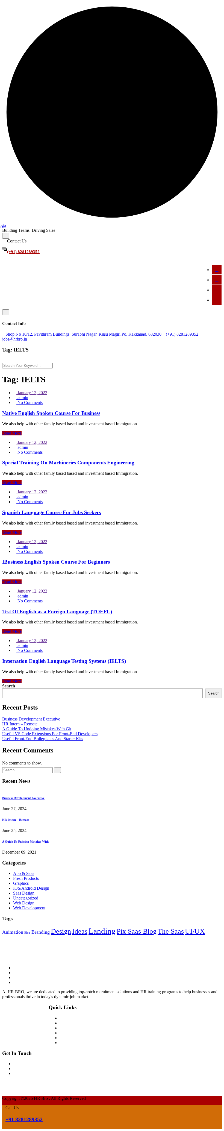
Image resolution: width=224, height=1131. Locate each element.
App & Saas (23, 873)
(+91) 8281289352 (23, 252)
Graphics (21, 883)
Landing (102, 931)
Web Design (23, 903)
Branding (40, 932)
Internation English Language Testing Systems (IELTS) (64, 661)
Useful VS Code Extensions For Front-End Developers (50, 733)
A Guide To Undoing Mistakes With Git (36, 728)
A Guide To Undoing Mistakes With (25, 841)
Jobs (63, 1032)
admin (22, 397)
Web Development (29, 908)
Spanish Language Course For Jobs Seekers (51, 512)
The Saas (171, 931)
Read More (12, 433)
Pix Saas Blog (137, 931)
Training (67, 1027)
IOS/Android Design (31, 888)
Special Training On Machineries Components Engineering (68, 462)
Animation (12, 932)
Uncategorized (25, 898)
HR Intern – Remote (19, 724)
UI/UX (195, 931)
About (65, 1023)
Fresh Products (26, 878)
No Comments (29, 402)
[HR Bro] (29, 952)
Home (65, 1018)
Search (8, 686)
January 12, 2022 (31, 392)
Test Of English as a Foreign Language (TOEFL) (57, 611)
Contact (66, 1042)
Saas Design (23, 893)
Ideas (79, 931)
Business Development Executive (31, 719)
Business (67, 1037)
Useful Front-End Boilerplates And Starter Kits (42, 738)
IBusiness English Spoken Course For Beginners (56, 562)
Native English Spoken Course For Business (51, 413)
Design (61, 931)
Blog (27, 932)
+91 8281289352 (24, 1119)
